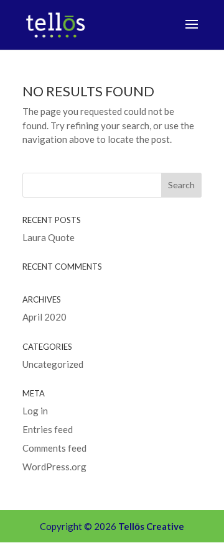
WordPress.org (54, 466)
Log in (35, 410)
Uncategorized (52, 364)
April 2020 (44, 316)
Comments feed (54, 448)
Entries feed (47, 429)
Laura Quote (48, 237)
